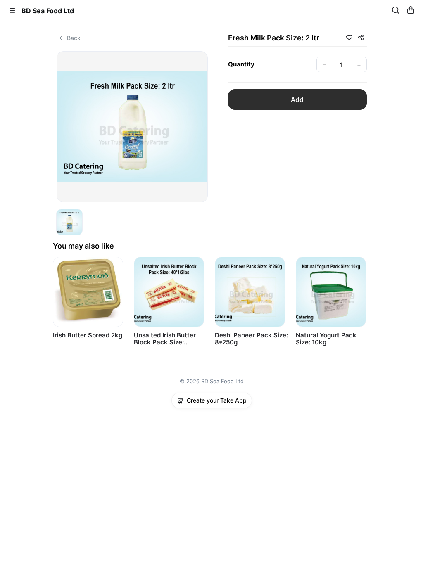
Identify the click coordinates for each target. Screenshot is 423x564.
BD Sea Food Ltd (47, 10)
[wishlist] (349, 37)
